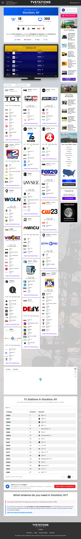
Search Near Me (70, 15)
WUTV (8, 449)
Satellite (15, 369)
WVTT (8, 452)
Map (9, 369)
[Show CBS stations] (23, 28)
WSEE (8, 455)
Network (41, 412)
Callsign (9, 412)
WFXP (8, 469)
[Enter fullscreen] (75, 369)
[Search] (63, 10)
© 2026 (40, 529)
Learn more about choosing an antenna (19, 512)
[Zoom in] (75, 372)
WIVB (8, 419)
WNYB (8, 445)
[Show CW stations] (38, 28)
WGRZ (8, 415)
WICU (8, 425)
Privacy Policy (43, 533)
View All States (69, 184)
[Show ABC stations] (18, 28)
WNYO (8, 459)
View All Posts (68, 79)
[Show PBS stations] (43, 28)
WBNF (8, 429)
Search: (7, 408)
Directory (29, 533)
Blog (35, 533)
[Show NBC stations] (28, 28)
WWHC (8, 435)
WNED (8, 432)
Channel (33, 412)
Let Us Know (69, 198)
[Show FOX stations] (33, 28)
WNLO (8, 439)
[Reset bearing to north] (75, 376)
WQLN (8, 462)
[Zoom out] (75, 374)
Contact (52, 533)
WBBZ (8, 472)
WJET (8, 442)
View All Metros (69, 180)
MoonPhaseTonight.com (69, 220)
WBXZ (8, 465)
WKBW (8, 422)
